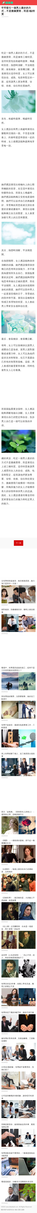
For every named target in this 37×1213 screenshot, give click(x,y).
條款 (16, 1210)
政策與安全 (10, 1210)
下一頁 (18, 543)
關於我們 (4, 1210)
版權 (22, 1210)
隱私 (19, 1210)
